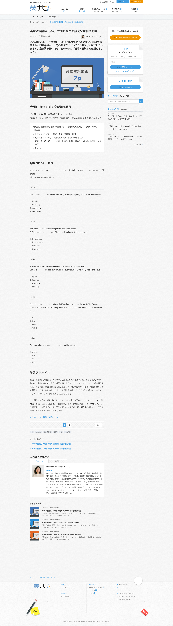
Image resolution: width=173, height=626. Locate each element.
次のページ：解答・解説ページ (45, 417)
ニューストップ (65, 587)
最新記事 (57, 461)
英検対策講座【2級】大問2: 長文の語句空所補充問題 (51, 444)
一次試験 (67, 432)
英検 (32, 432)
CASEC (91, 593)
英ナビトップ (34, 22)
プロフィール (39, 461)
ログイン (124, 1)
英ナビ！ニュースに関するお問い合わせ (42, 577)
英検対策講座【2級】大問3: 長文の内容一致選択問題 (51, 449)
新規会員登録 (137, 1)
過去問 (55, 432)
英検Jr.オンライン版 (95, 587)
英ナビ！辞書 (65, 596)
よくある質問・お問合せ (107, 2)
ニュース (64, 10)
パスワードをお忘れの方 (125, 71)
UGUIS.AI (92, 590)
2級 (49, 36)
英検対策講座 (42, 36)
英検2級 (38, 432)
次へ (98, 425)
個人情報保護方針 (124, 599)
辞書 (82, 10)
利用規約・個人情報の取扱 (127, 596)
